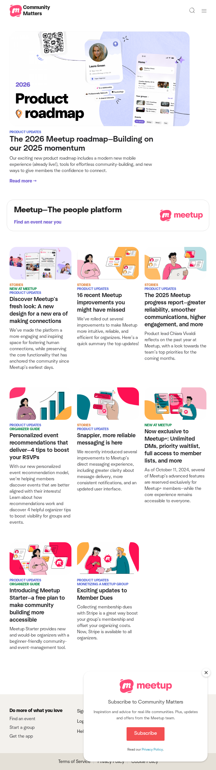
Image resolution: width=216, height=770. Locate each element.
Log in (83, 721)
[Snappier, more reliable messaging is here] (108, 403)
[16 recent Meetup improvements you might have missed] (108, 263)
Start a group (22, 727)
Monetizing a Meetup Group (102, 584)
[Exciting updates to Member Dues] (108, 558)
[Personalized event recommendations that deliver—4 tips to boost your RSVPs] (40, 403)
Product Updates (25, 132)
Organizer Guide (25, 429)
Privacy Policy (152, 749)
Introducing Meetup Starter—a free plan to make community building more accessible (37, 605)
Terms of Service (74, 761)
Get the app (21, 736)
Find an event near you (37, 222)
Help (81, 731)
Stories (16, 285)
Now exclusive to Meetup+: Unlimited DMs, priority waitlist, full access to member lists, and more (173, 446)
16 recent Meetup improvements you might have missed (101, 303)
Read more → (23, 181)
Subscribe (145, 733)
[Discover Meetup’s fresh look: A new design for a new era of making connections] (40, 263)
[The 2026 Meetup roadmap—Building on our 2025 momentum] (100, 78)
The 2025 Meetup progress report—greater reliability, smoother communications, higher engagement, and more (175, 310)
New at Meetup (23, 289)
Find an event (22, 719)
